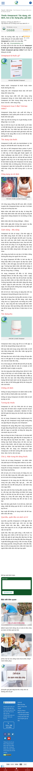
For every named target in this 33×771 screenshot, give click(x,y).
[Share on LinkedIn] (13, 30)
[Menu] (3, 3)
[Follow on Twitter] (12, 734)
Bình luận (5, 578)
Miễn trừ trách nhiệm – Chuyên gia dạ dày (23, 713)
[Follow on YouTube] (8, 738)
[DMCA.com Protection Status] (9, 755)
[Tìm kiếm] (30, 3)
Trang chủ (3, 10)
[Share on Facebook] (7, 30)
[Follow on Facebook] (5, 734)
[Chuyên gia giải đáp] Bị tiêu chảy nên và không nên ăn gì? (14, 690)
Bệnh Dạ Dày (9, 10)
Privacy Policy (21, 710)
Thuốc (19, 708)
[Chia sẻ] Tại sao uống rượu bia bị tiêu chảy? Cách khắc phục (16, 660)
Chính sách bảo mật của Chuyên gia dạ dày (23, 718)
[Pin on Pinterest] (11, 30)
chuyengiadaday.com (16, 43)
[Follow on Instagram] (8, 734)
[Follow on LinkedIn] (5, 738)
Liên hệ (20, 702)
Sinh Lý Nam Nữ (22, 706)
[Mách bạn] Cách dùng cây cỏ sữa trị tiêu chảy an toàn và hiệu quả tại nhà (16, 629)
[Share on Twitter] (9, 30)
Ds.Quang (9, 27)
